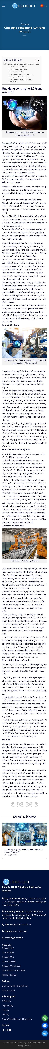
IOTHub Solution (9, 975)
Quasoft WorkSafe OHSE (13, 970)
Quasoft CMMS (9, 961)
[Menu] (3, 6)
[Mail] (45, 1033)
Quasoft (10, 176)
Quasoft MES (8, 952)
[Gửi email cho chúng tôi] (7, 1030)
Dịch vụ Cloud (8, 990)
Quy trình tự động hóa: (21, 77)
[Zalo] (45, 1026)
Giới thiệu (6, 1001)
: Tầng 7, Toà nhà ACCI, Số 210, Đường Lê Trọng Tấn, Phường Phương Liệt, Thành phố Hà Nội (24, 901)
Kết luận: (16, 82)
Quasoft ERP (8, 948)
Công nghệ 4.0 (8, 143)
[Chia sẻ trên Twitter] (22, 804)
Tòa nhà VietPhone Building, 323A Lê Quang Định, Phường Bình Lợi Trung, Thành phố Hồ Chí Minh (24, 914)
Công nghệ (24, 24)
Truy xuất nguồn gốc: (20, 69)
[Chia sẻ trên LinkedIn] (36, 804)
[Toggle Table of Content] (36, 60)
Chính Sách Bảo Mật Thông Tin (17, 1019)
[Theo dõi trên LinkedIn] (10, 1030)
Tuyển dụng (7, 1005)
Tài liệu (5, 1010)
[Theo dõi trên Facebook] (4, 1030)
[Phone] (45, 1018)
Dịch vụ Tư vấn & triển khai (14, 986)
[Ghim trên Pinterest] (31, 804)
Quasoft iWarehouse (11, 966)
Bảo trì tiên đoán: (19, 72)
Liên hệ (5, 1014)
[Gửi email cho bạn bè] (27, 804)
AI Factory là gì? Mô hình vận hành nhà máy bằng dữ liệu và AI (23, 850)
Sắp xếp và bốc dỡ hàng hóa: (23, 74)
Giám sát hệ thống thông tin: (23, 79)
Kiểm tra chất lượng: (20, 67)
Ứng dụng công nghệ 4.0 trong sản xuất (22, 64)
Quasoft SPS (8, 957)
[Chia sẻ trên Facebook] (18, 804)
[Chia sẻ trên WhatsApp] (13, 804)
